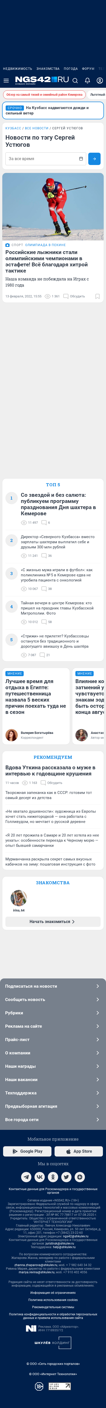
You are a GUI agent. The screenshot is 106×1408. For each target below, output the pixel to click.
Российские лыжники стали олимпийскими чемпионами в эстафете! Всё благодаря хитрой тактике (46, 261)
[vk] (39, 1177)
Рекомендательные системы (53, 1307)
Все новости (37, 128)
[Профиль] (100, 80)
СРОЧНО (15, 108)
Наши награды (20, 1066)
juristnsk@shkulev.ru (60, 1243)
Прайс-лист (17, 1039)
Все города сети (22, 1119)
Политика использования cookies (53, 1300)
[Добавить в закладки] (97, 296)
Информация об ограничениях (53, 1293)
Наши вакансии (21, 1079)
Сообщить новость (25, 999)
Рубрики (14, 1012)
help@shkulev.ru (64, 1247)
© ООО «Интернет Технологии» (53, 1374)
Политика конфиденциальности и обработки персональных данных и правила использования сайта (53, 1316)
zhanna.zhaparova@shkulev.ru (35, 1265)
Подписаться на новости (31, 986)
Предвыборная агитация (31, 1106)
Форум (88, 69)
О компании (17, 1052)
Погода (71, 69)
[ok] (53, 1177)
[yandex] (80, 1177)
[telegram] (26, 1177)
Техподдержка (21, 1092)
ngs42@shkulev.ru (76, 1236)
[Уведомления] (87, 80)
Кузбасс (13, 128)
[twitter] (66, 1177)
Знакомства (48, 69)
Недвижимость (17, 69)
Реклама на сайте (23, 1026)
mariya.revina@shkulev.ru (37, 1272)
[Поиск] (75, 80)
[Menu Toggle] (6, 80)
